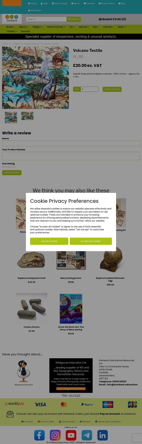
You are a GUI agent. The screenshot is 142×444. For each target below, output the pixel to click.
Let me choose (49, 241)
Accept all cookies (91, 241)
